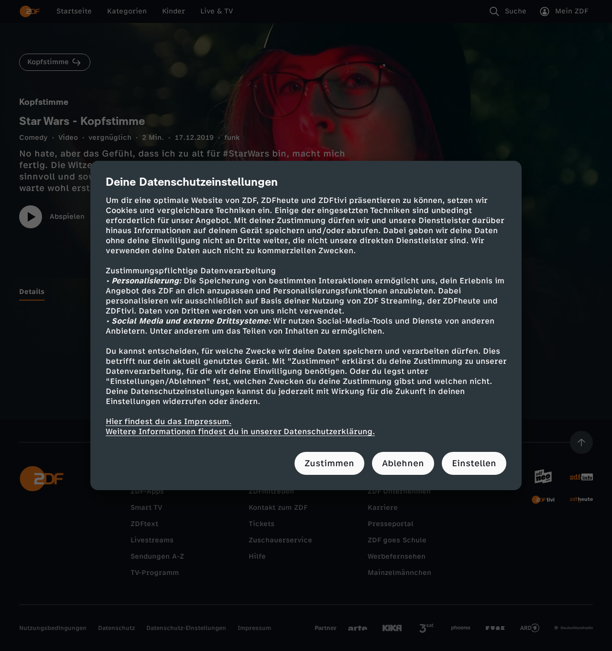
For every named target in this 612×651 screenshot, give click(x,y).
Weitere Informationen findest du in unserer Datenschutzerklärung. (240, 431)
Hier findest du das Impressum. (168, 421)
